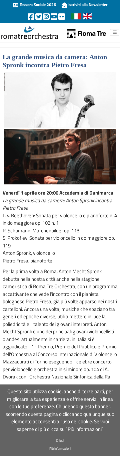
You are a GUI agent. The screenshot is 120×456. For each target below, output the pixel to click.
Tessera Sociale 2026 (38, 4)
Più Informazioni (60, 448)
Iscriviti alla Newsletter (87, 4)
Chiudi (60, 440)
